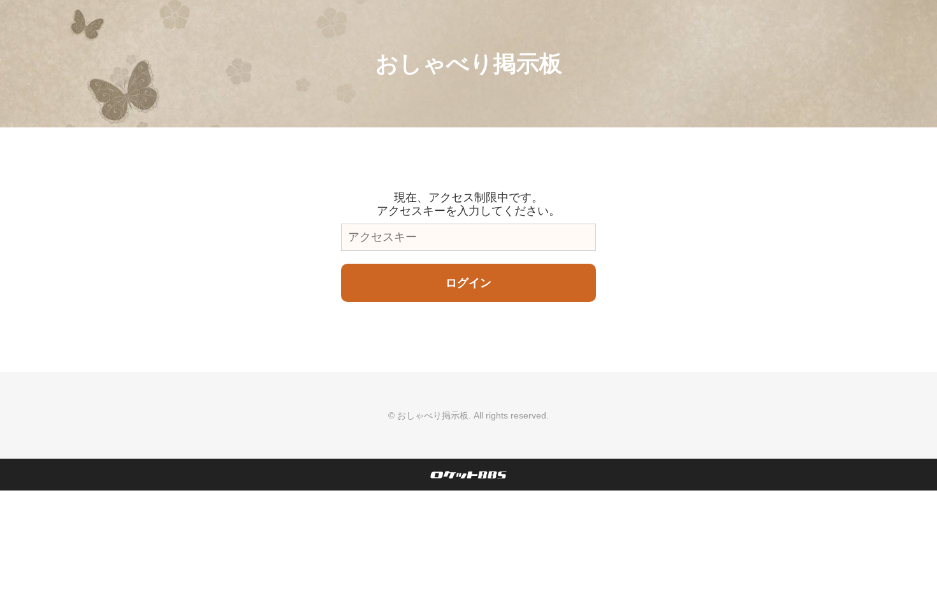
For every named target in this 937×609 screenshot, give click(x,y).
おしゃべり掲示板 (468, 63)
